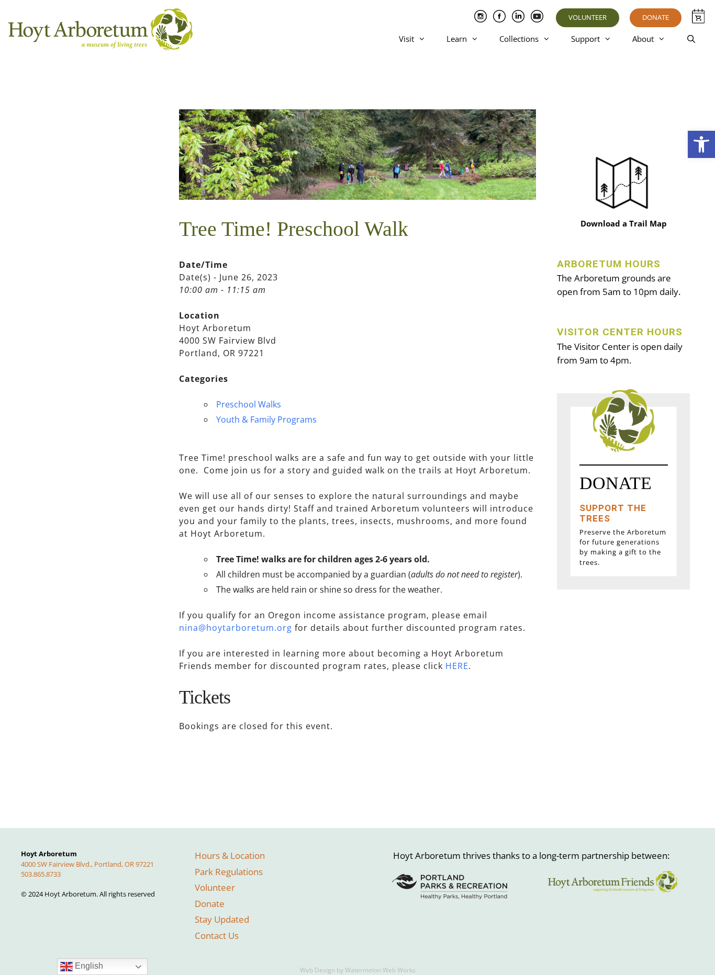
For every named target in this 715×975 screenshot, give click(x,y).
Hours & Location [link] (230, 855)
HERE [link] (456, 666)
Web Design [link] (317, 970)
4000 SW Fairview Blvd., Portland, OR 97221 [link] (87, 864)
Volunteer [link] (587, 17)
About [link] (643, 38)
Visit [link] (406, 38)
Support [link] (585, 38)
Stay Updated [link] (222, 919)
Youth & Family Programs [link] (266, 419)
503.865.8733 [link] (41, 874)
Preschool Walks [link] (248, 404)
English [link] (88, 965)
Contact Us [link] (217, 935)
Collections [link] (519, 38)
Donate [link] (655, 17)
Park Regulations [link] (229, 872)
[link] (701, 144)
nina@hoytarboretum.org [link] (235, 627)
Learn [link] (456, 38)
